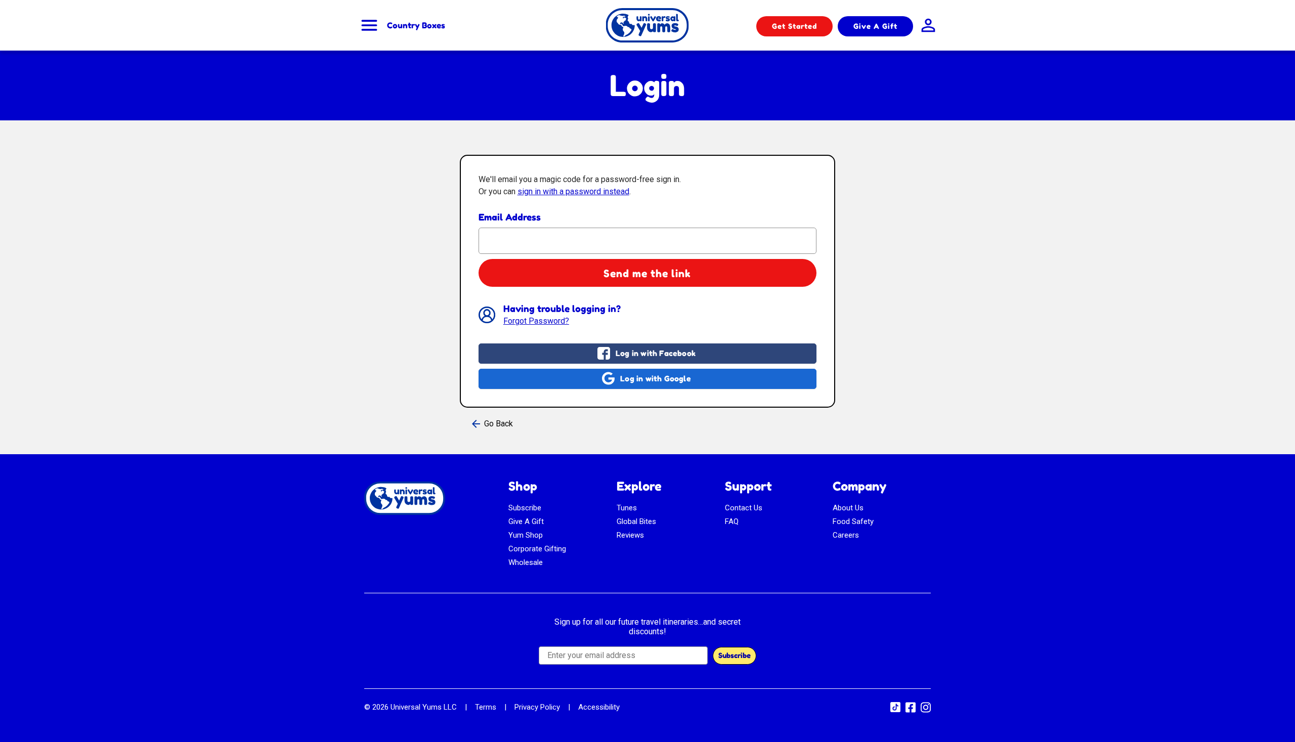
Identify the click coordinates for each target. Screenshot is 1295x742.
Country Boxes (416, 25)
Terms (485, 707)
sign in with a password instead (573, 191)
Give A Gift (875, 26)
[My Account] (926, 25)
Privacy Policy (537, 707)
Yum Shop (525, 535)
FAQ (732, 521)
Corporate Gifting (537, 548)
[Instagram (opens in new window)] (926, 710)
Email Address (510, 217)
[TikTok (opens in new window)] (895, 709)
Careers (846, 535)
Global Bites (636, 521)
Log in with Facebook (656, 353)
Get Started (794, 26)
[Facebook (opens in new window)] (910, 710)
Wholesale (525, 562)
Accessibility (599, 707)
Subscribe (524, 507)
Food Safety (853, 521)
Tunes (627, 507)
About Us (848, 507)
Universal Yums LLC (424, 707)
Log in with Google (655, 378)
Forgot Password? (536, 321)
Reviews (630, 535)
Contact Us (743, 507)
